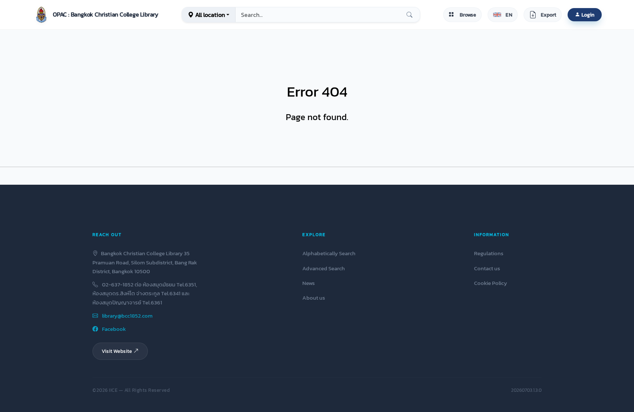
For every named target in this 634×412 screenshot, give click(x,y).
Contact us (487, 268)
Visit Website (117, 351)
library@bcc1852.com (127, 315)
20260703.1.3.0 (526, 390)
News (308, 283)
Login (588, 14)
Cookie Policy (490, 283)
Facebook (113, 329)
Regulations (488, 253)
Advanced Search (323, 268)
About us (313, 297)
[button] (95, 15)
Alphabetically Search (329, 253)
